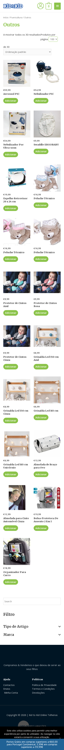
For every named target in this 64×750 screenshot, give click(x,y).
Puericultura (16, 17)
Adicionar (10, 100)
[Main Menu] (57, 6)
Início (5, 17)
